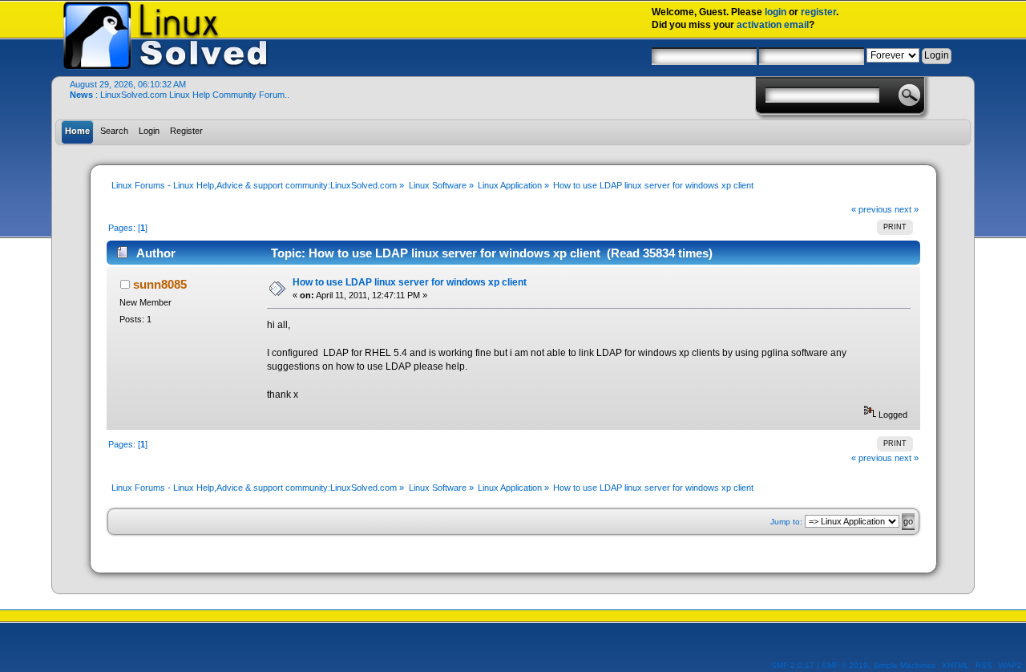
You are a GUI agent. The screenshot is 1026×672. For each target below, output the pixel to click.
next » (907, 209)
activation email (773, 24)
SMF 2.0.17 (792, 665)
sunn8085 (160, 284)
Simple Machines (904, 665)
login (775, 12)
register (818, 12)
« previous (871, 209)
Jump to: (786, 521)
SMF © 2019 (845, 665)
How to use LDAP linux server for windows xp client (410, 282)
